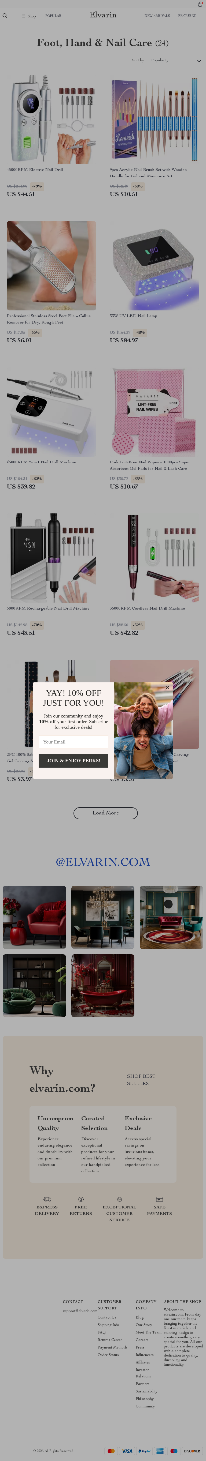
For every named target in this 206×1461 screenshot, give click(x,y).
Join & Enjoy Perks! (73, 760)
